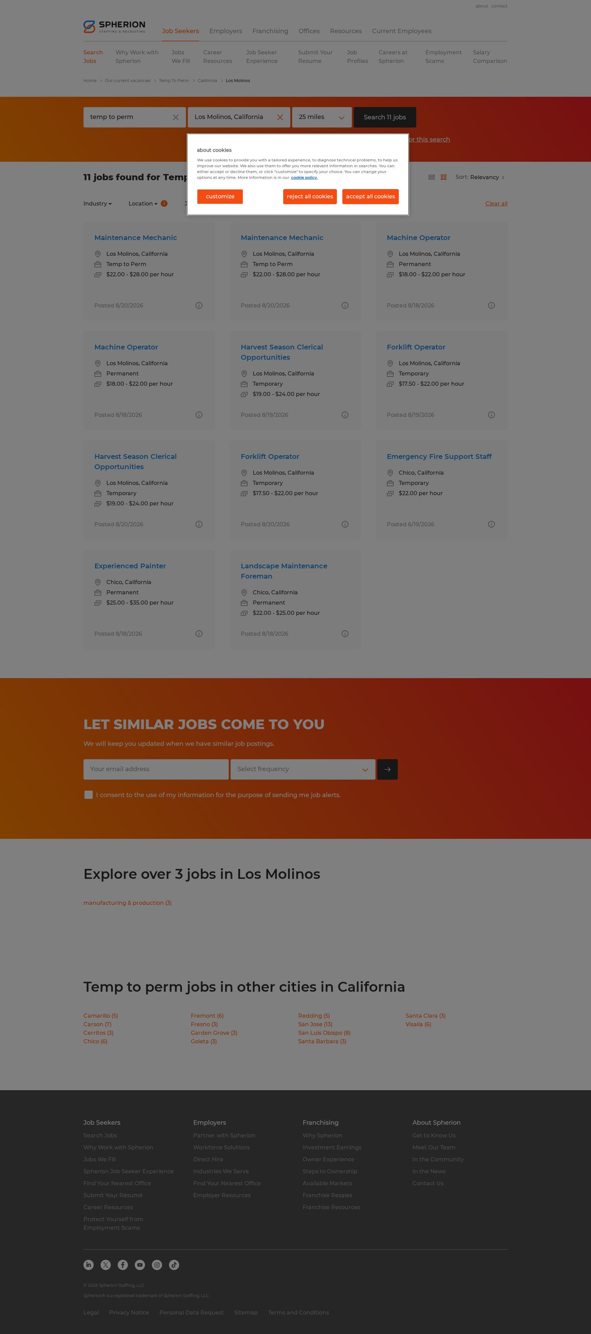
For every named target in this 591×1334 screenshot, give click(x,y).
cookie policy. (304, 177)
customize (220, 196)
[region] (298, 174)
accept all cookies (370, 196)
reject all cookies (310, 196)
